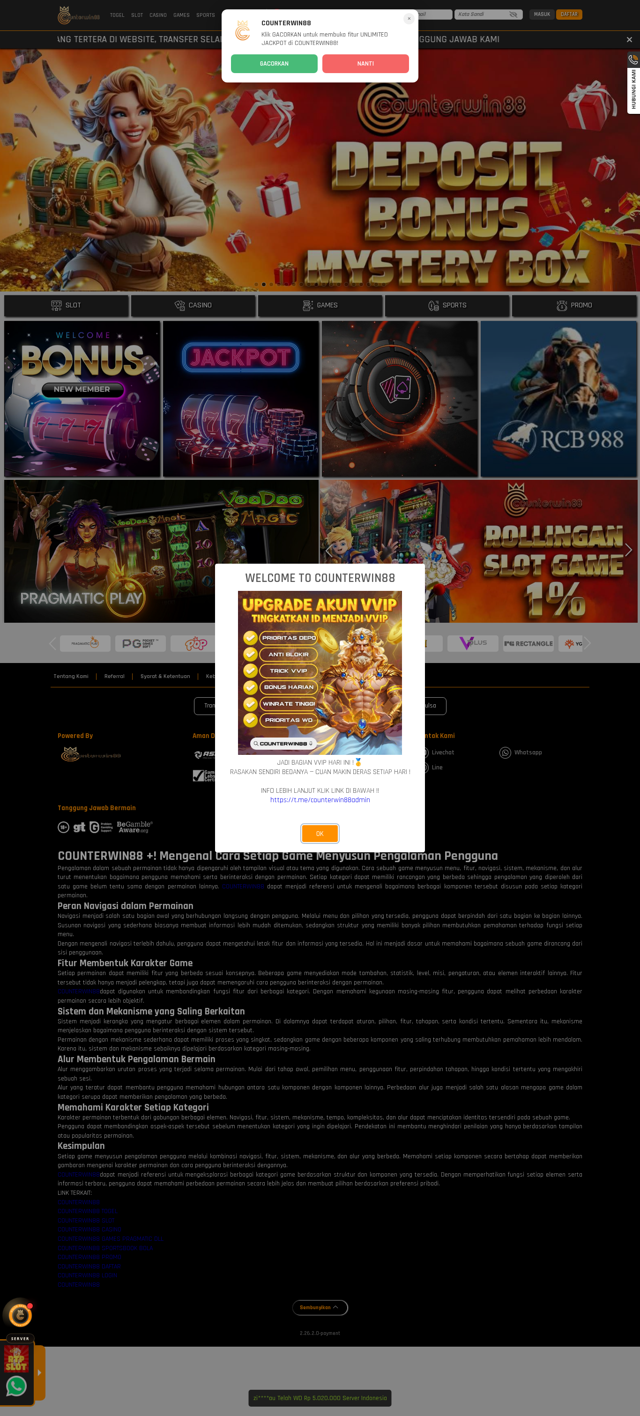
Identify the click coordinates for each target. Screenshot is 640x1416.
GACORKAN (274, 64)
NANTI (365, 64)
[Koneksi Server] (20, 1315)
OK (320, 833)
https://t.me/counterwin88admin (320, 800)
